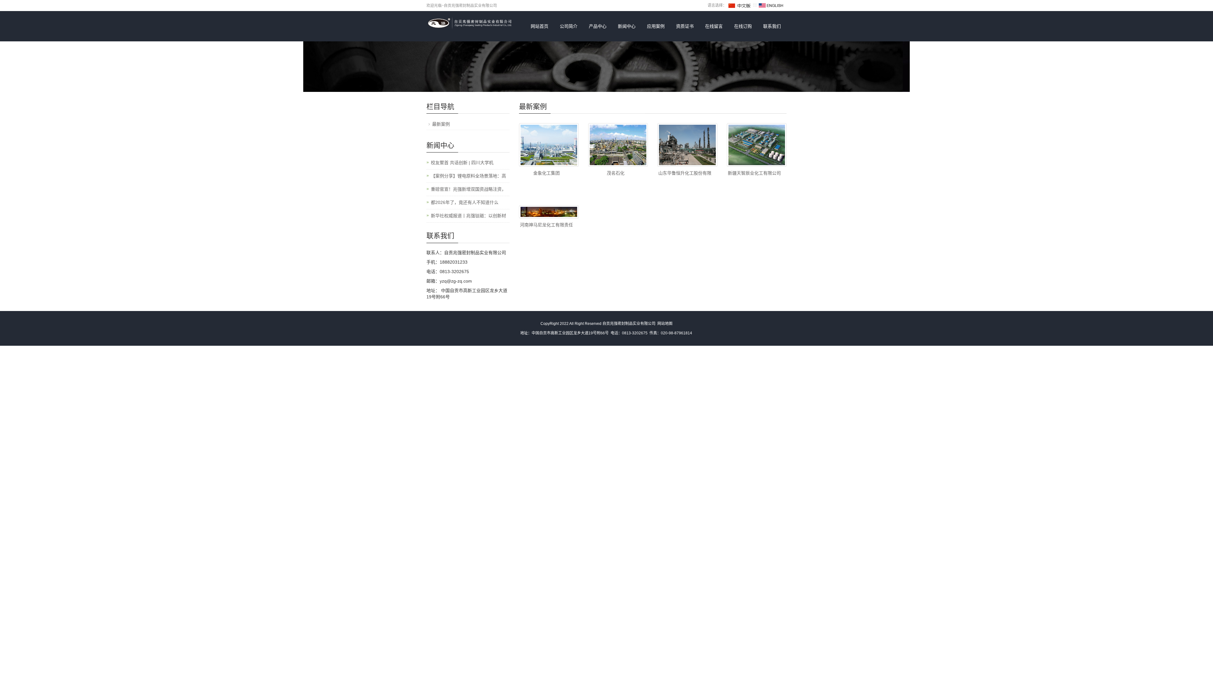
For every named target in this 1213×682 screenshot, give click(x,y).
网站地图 (665, 323)
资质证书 (685, 26)
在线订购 (743, 26)
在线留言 (714, 26)
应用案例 (656, 26)
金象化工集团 (546, 173)
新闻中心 (627, 26)
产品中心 (597, 26)
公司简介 (568, 26)
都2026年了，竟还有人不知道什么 (464, 202)
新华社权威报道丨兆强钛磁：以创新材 (468, 215)
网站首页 (539, 26)
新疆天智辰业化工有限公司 (754, 173)
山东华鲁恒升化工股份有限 (684, 173)
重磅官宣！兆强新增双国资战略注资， (468, 189)
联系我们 (772, 26)
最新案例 (441, 124)
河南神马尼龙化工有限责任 (546, 224)
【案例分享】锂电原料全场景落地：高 (468, 175)
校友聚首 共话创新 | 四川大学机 (462, 162)
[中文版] (739, 5)
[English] (771, 5)
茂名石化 (616, 173)
